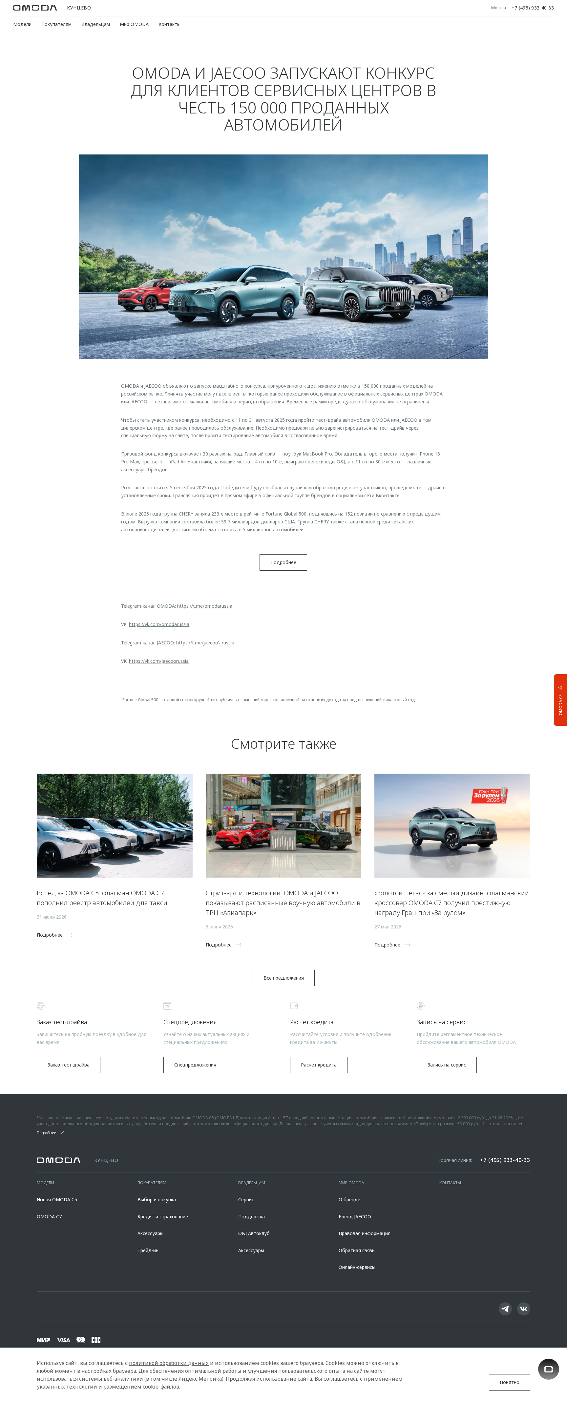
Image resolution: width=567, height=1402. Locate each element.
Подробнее (536, 699)
